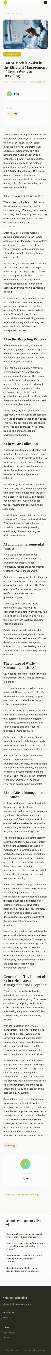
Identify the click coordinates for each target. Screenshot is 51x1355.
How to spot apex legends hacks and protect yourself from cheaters (24, 1235)
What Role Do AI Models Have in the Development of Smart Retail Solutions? (24, 1258)
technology (17, 13)
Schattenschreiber (15, 1297)
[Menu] (45, 2)
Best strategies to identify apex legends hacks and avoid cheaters (22, 1269)
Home (5, 1317)
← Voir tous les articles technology (21, 1194)
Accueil (6, 13)
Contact (6, 1337)
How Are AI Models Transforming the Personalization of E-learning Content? (24, 1246)
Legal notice (8, 1332)
